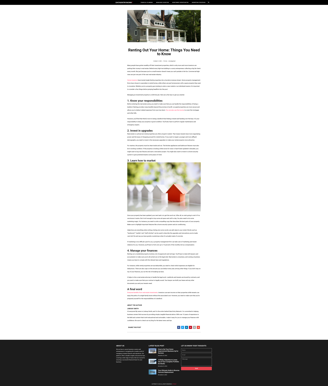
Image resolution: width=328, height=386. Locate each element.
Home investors (132, 80)
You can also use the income (175, 110)
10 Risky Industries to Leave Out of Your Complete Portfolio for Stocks (168, 361)
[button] (208, 2)
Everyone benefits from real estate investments (142, 292)
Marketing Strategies (198, 2)
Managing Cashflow (162, 2)
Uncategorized (171, 61)
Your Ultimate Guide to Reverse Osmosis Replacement (168, 371)
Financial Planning (147, 2)
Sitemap (174, 384)
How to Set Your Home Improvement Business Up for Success (168, 351)
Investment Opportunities (180, 2)
